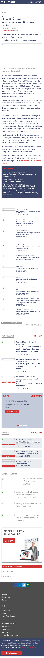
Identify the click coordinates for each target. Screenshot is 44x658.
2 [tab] (20, 425)
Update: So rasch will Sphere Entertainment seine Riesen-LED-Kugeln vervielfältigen (27, 494)
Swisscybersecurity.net (10, 635)
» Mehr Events (36, 396)
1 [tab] (18, 425)
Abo (3, 603)
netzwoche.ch (6, 626)
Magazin (4, 600)
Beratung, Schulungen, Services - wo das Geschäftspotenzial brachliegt (28, 517)
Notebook (12, 322)
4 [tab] (23, 425)
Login (3, 619)
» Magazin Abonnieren (13, 567)
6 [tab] (26, 425)
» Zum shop (8, 572)
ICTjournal (5, 629)
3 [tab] (21, 425)
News (4, 12)
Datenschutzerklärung (29, 647)
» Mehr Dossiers (35, 433)
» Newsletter (9, 576)
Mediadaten (6, 597)
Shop (3, 606)
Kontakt (4, 613)
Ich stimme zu (11, 653)
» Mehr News (37, 336)
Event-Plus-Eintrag (8, 616)
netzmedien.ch (7, 632)
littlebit (19, 322)
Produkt (4, 322)
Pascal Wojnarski (9, 30)
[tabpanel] (22, 406)
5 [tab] (25, 425)
